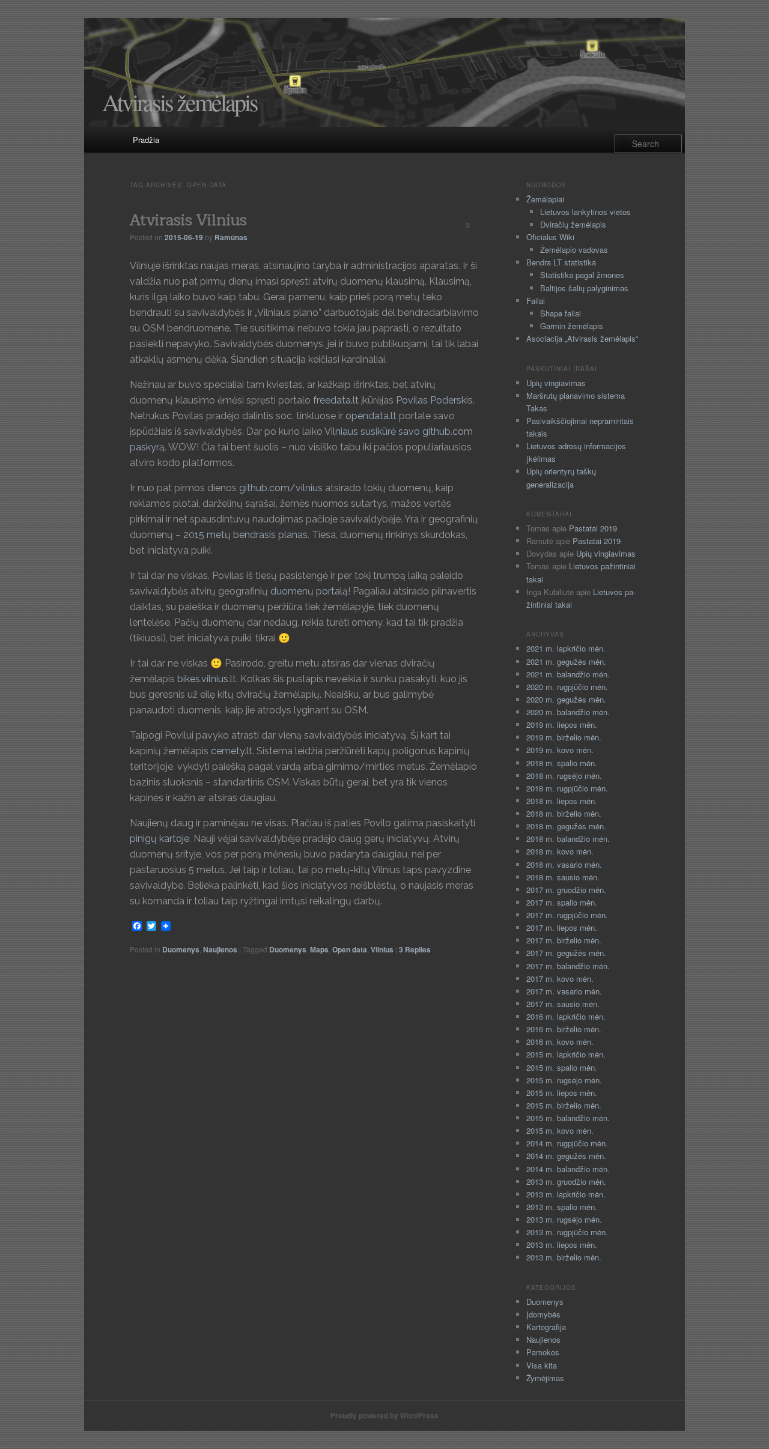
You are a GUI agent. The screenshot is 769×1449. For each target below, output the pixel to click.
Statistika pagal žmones (582, 274)
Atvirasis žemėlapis (179, 102)
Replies (415, 949)
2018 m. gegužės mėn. (566, 826)
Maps (319, 949)
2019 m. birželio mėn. (563, 737)
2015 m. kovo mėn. (560, 1130)
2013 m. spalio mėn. (561, 1206)
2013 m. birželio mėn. (563, 1257)
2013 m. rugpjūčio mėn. (567, 1232)
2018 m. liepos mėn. (561, 800)
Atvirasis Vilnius (188, 220)
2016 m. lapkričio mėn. (566, 1016)
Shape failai (560, 313)
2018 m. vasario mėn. (564, 864)
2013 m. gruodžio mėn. (566, 1181)
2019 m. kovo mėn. (560, 749)
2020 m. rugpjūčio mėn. (567, 686)
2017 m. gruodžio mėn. (566, 889)
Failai (535, 300)
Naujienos (220, 949)
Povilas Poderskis (434, 400)
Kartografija (546, 1327)
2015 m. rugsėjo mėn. (564, 1080)
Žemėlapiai (545, 199)
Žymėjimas (545, 1378)
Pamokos (542, 1352)
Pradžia (146, 139)
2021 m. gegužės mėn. (566, 661)
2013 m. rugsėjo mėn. (564, 1219)
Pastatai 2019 (593, 528)
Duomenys (180, 949)
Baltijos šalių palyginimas (584, 288)
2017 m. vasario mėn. (564, 991)
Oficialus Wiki (550, 237)
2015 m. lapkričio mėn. (566, 1054)
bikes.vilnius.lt (206, 679)
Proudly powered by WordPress (384, 1415)
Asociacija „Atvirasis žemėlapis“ (582, 338)
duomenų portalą (308, 591)
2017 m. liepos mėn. (561, 927)
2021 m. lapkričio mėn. (566, 648)
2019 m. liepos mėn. (561, 724)
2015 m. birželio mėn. (563, 1105)
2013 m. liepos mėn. (561, 1244)
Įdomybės (543, 1314)
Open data (349, 949)
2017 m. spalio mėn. (561, 902)
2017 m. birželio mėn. (563, 940)
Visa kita (541, 1365)
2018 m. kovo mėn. (560, 851)
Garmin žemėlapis (571, 325)
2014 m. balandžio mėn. (568, 1169)
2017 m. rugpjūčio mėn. (567, 915)
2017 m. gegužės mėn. (566, 952)
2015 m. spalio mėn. (561, 1067)
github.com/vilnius (281, 488)
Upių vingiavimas (556, 383)
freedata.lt (336, 400)
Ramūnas (231, 237)
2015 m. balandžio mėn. (568, 1118)
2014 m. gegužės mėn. (566, 1155)
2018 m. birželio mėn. (563, 813)
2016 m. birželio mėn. (563, 1029)
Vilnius (382, 949)
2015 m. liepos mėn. (561, 1092)
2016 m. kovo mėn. (560, 1041)
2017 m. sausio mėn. (563, 1003)
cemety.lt (231, 751)
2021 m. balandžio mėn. (568, 674)
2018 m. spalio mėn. (561, 763)
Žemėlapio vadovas (574, 249)
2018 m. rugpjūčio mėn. (567, 788)
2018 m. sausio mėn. (563, 877)
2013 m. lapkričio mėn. (566, 1194)
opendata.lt (371, 416)
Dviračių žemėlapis (573, 224)
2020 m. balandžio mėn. (568, 712)
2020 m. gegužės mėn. (566, 699)
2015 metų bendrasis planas (245, 534)
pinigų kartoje (159, 838)
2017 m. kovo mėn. (560, 978)
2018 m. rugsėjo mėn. (564, 775)
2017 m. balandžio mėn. (568, 966)
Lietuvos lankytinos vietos (585, 211)
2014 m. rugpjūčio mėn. (567, 1143)
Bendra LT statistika (561, 262)
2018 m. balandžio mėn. (568, 838)
